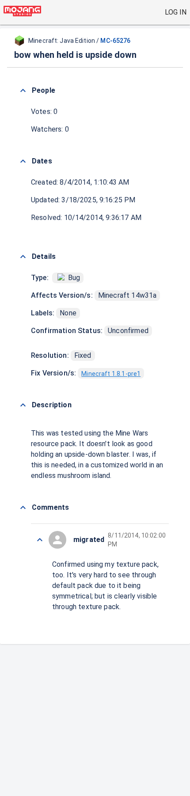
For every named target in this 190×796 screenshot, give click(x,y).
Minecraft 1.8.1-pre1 (111, 373)
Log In (175, 12)
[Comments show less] (23, 507)
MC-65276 (115, 40)
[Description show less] (23, 405)
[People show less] (23, 90)
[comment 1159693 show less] (40, 540)
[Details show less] (23, 256)
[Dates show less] (23, 161)
